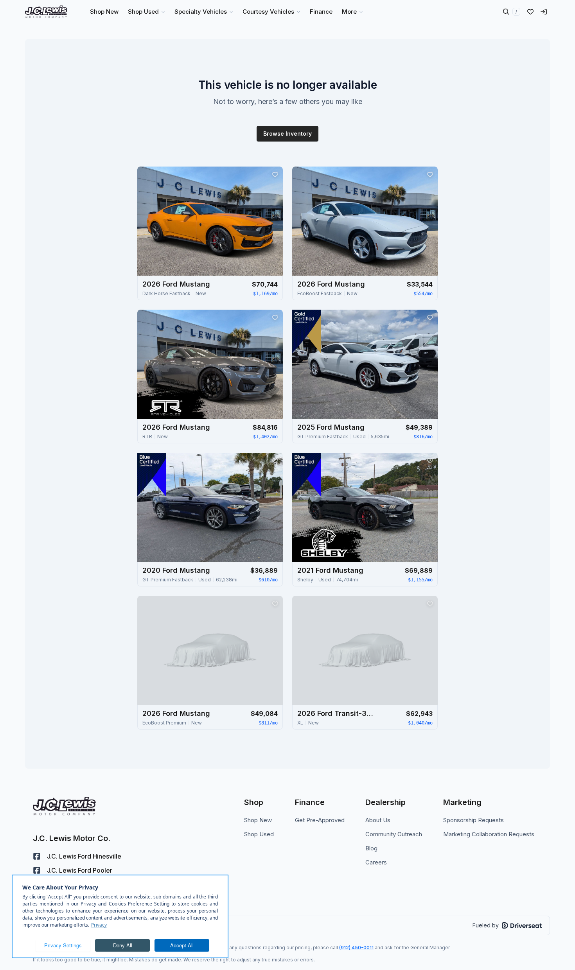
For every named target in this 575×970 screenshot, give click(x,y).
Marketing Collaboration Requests (488, 834)
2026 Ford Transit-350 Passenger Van (336, 713)
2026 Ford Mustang (176, 284)
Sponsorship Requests (473, 820)
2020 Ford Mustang (176, 570)
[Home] (46, 11)
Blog (371, 848)
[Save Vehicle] (275, 174)
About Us (377, 820)
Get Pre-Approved (320, 820)
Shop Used (259, 834)
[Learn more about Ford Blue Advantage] (151, 475)
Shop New (258, 820)
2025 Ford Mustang (331, 427)
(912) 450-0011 (356, 947)
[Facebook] (37, 856)
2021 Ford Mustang (330, 570)
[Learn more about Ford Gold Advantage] (306, 331)
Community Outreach (393, 834)
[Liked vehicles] (530, 11)
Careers (376, 862)
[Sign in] (543, 11)
